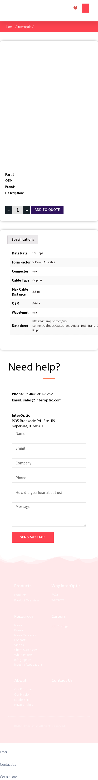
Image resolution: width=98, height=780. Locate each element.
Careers (58, 616)
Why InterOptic (66, 586)
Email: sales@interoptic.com (37, 400)
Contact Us (61, 680)
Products (22, 586)
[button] (85, 8)
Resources (23, 616)
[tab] (22, 239)
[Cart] (74, 9)
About (20, 680)
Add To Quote (47, 209)
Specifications (23, 239)
